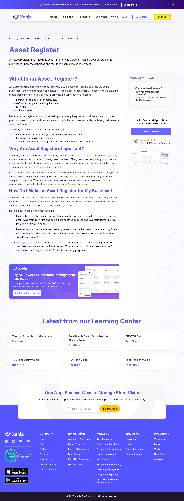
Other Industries (133, 454)
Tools (157, 449)
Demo (42, 444)
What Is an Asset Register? (149, 88)
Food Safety (74, 454)
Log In (125, 17)
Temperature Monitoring (109, 464)
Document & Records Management (107, 480)
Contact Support (48, 469)
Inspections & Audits (107, 454)
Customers (101, 16)
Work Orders (103, 459)
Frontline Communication (109, 449)
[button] (54, 16)
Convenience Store (135, 449)
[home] (22, 17)
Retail (128, 444)
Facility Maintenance (78, 449)
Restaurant (131, 439)
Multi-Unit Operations (79, 459)
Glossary (158, 459)
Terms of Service (48, 464)
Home (42, 439)
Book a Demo (151, 131)
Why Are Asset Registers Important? (147, 93)
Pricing (114, 16)
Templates (159, 439)
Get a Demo (142, 16)
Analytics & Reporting (107, 474)
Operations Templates (108, 444)
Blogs (157, 444)
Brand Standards (76, 444)
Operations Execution (79, 439)
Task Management (106, 439)
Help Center (160, 454)
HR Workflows (75, 464)
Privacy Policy (46, 459)
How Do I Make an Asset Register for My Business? (151, 99)
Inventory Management (108, 469)
